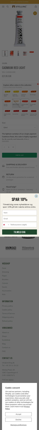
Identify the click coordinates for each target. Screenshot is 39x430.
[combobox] (5, 224)
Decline (18, 420)
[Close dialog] (36, 196)
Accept (18, 414)
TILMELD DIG (19, 232)
